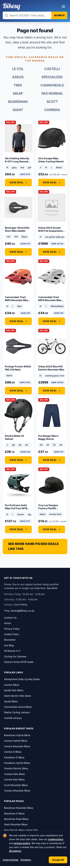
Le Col (18, 69)
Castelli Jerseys (13, 717)
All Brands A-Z (12, 650)
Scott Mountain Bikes (16, 785)
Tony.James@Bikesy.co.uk (19, 610)
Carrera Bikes (11, 684)
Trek (18, 85)
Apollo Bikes (11, 701)
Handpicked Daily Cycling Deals (22, 679)
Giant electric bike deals (17, 695)
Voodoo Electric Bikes (16, 768)
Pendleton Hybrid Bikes (17, 762)
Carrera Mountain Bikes (17, 746)
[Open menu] (63, 6)
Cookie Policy (11, 634)
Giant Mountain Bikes (16, 824)
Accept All (58, 859)
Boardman (18, 102)
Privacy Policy (12, 628)
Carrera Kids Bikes (14, 779)
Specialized (52, 77)
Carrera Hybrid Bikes (15, 740)
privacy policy (22, 843)
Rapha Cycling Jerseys (17, 712)
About (7, 623)
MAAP (18, 93)
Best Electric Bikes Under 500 (21, 830)
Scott (52, 102)
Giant (18, 110)
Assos (18, 77)
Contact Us (10, 617)
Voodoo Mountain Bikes (17, 790)
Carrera (52, 110)
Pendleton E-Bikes (14, 757)
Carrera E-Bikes (13, 751)
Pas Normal (52, 93)
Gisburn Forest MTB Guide (18, 661)
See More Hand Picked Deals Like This (33, 546)
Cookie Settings (11, 859)
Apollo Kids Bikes (13, 690)
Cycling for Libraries (15, 656)
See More (52, 588)
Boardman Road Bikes (16, 818)
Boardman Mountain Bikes (18, 807)
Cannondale (52, 85)
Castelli (52, 69)
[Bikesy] (11, 6)
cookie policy (55, 839)
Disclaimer (26, 859)
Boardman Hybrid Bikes (17, 735)
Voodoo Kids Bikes (14, 774)
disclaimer (15, 850)
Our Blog (9, 645)
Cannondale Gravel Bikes (18, 706)
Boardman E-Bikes (14, 813)
